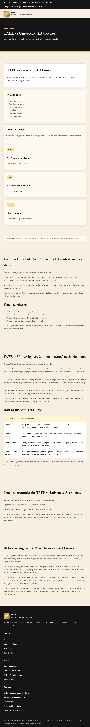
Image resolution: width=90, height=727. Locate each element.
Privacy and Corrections (13, 710)
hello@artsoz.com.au (11, 7)
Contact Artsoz (9, 702)
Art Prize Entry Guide (12, 671)
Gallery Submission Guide (14, 675)
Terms (76, 238)
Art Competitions (10, 644)
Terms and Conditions (12, 706)
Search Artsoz (9, 653)
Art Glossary (8, 679)
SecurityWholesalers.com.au (15, 697)
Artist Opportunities (11, 666)
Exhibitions (8, 649)
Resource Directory (11, 640)
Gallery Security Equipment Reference (18, 693)
